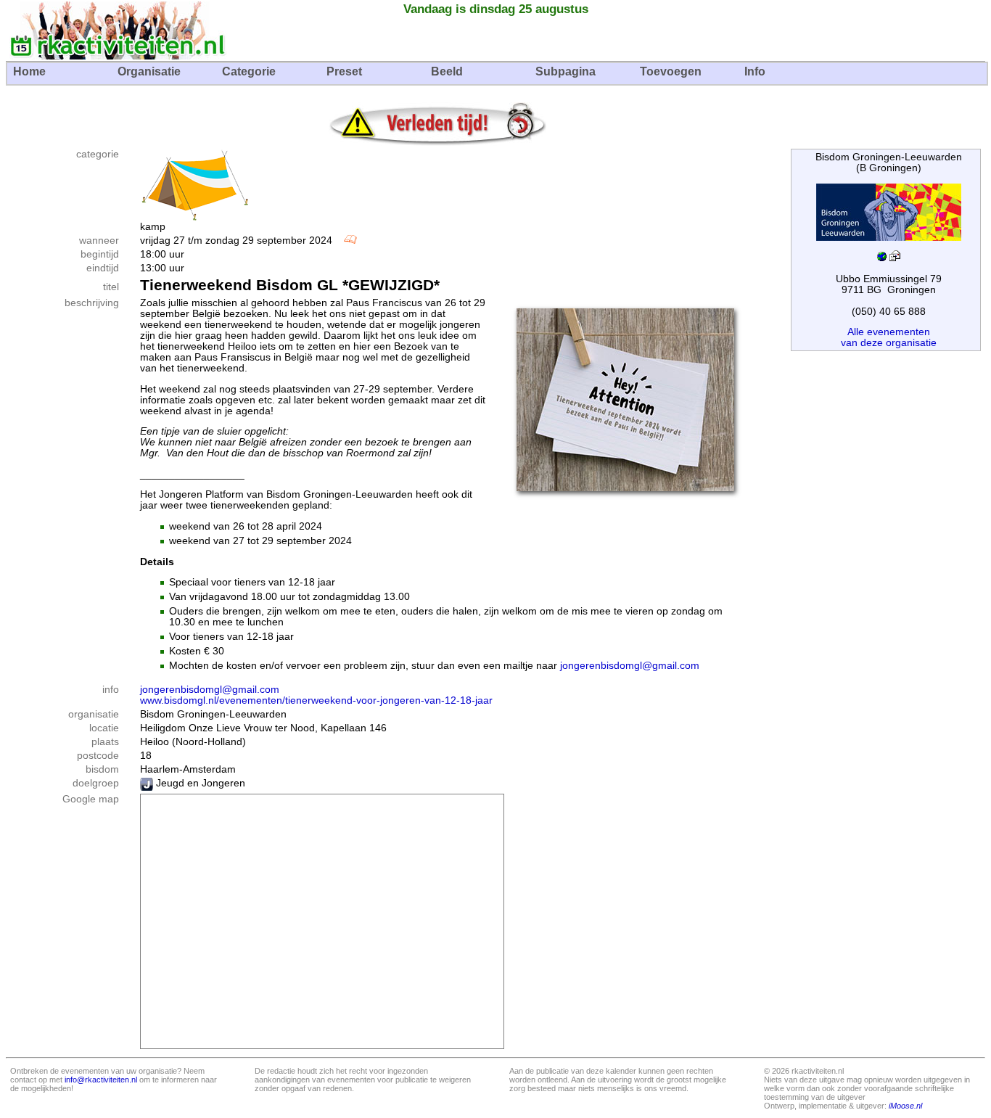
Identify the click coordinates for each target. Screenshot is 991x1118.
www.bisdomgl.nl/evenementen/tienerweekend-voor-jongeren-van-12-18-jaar (316, 700)
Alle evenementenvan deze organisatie (889, 337)
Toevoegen (671, 71)
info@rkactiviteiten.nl (101, 1079)
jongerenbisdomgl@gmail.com (629, 665)
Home (29, 71)
